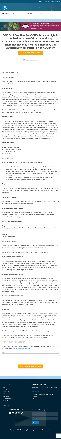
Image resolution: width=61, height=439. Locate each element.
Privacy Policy (6, 405)
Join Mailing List (6, 402)
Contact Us (5, 403)
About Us (5, 389)
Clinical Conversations (46, 13)
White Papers (6, 396)
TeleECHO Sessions (33, 13)
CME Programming (7, 393)
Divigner (49, 430)
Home (4, 387)
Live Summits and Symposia (18, 13)
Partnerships (6, 394)
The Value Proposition (8, 398)
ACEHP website (35, 400)
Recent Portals (6, 391)
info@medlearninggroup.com (21, 348)
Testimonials (5, 400)
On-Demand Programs (9, 16)
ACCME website (35, 391)
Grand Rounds (21, 16)
